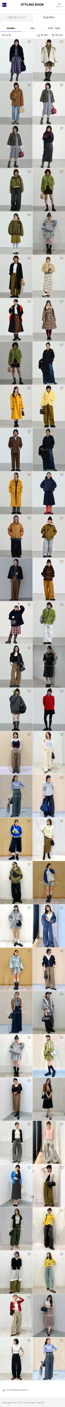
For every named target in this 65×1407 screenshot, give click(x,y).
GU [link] (3, 1390)
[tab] (16, 17)
